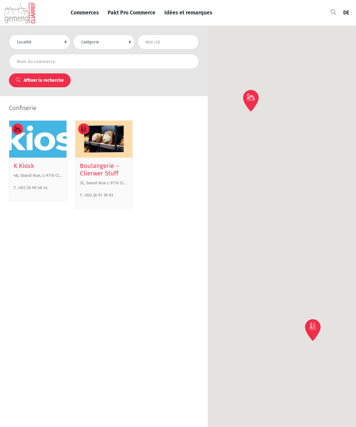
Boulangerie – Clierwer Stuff (99, 169)
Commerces (85, 12)
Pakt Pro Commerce (131, 12)
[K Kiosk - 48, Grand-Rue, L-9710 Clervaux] (37, 139)
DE (346, 12)
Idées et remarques (188, 12)
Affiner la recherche (43, 80)
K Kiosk (24, 166)
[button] (251, 101)
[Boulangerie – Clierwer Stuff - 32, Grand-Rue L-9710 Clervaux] (104, 139)
